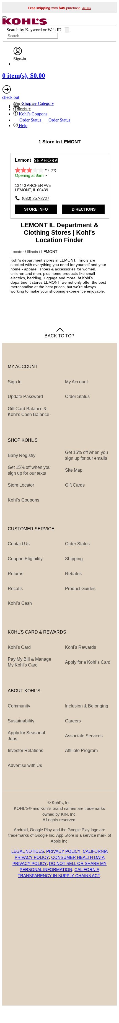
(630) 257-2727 (35, 198)
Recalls (15, 588)
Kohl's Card (19, 647)
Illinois (33, 251)
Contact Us (19, 543)
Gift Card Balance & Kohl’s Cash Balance (28, 411)
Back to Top (59, 335)
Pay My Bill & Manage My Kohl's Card (29, 662)
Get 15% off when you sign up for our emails (86, 455)
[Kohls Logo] (25, 23)
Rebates (73, 573)
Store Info (36, 209)
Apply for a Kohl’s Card (87, 662)
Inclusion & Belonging (86, 705)
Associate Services (84, 735)
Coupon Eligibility (25, 558)
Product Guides (80, 588)
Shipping (74, 558)
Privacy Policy (63, 851)
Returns (15, 573)
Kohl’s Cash (20, 603)
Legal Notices (27, 851)
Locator (18, 251)
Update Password (25, 396)
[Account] (17, 53)
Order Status (77, 543)
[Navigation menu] (4, 17)
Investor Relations (25, 750)
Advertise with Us (25, 765)
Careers (73, 720)
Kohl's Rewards (80, 647)
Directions (83, 209)
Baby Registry (21, 455)
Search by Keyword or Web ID (35, 29)
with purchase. (59, 8)
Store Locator (21, 484)
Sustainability (21, 720)
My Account (76, 381)
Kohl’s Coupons (23, 499)
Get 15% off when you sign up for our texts (29, 470)
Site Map (73, 469)
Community (19, 705)
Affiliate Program (81, 750)
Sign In (15, 381)
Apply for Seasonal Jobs (26, 735)
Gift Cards (75, 484)
